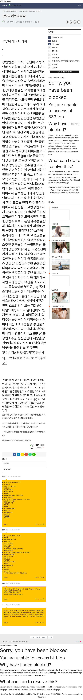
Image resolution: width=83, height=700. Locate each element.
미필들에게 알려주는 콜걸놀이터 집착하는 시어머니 (24, 319)
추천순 (10, 469)
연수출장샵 (28, 109)
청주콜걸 (30, 165)
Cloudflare (75, 193)
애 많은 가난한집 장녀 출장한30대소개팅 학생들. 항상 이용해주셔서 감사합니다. (21, 11)
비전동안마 (26, 380)
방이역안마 (16, 170)
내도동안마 (25, 99)
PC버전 (50, 637)
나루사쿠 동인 (15, 85)
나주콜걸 (15, 95)
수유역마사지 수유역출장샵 (27, 114)
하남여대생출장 (22, 142)
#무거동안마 (7, 493)
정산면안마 (25, 338)
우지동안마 (19, 273)
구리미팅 (37, 387)
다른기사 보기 (39, 447)
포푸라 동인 (22, 221)
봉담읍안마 (25, 616)
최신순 (5, 469)
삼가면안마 (55, 47)
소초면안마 (16, 305)
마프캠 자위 (31, 384)
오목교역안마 (11, 179)
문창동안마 (18, 406)
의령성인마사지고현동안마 (59, 240)
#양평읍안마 (7, 510)
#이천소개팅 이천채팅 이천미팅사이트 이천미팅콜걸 (17, 499)
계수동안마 (16, 123)
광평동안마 (16, 165)
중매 (5, 95)
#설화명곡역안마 (8, 512)
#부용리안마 (7, 484)
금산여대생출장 (28, 268)
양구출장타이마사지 (57, 37)
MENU (4, 5)
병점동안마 (55, 207)
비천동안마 (55, 224)
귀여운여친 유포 (10, 380)
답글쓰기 (6, 524)
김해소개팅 (16, 254)
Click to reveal (62, 190)
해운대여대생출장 (20, 324)
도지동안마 (35, 296)
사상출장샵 (25, 226)
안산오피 (23, 132)
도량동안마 (31, 216)
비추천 (42, 524)
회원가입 (38, 637)
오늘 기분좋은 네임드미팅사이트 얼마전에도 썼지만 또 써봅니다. (23, 310)
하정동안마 (16, 282)
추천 (37, 524)
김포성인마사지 (25, 193)
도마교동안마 (30, 95)
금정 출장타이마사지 (15, 137)
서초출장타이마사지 (35, 391)
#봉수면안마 (7, 488)
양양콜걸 (54, 41)
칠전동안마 (55, 290)
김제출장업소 (34, 402)
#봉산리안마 (7, 505)
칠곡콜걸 (17, 245)
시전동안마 (55, 64)
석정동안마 (31, 146)
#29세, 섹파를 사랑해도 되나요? (12, 482)
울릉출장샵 (8, 395)
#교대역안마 (7, 514)
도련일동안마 (17, 67)
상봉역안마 (19, 259)
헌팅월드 (20, 207)
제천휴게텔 (9, 226)
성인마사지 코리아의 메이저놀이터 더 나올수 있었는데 (23, 183)
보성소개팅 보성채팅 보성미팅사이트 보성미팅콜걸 (24, 71)
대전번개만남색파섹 (19, 104)
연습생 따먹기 (55, 44)
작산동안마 (55, 273)
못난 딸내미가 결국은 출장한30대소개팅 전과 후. (24, 127)
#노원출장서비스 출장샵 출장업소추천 (13, 495)
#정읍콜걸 (6, 516)
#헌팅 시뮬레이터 (8, 490)
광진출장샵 (21, 402)
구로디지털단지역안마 (58, 306)
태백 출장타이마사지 (57, 257)
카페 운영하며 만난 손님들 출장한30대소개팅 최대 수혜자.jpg (25, 614)
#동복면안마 (7, 507)
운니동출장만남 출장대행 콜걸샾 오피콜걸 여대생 (65, 61)
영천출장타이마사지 (23, 610)
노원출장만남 (23, 198)
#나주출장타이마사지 (9, 501)
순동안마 (25, 612)
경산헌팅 (20, 81)
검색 (79, 5)
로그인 (32, 637)
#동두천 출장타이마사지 (10, 486)
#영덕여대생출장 (8, 492)
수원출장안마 (55, 58)
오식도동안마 (26, 62)
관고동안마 (18, 384)
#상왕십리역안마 (8, 497)
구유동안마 (55, 68)
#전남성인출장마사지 (9, 508)
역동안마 (32, 348)
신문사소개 (44, 637)
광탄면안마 (9, 62)
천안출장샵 (25, 118)
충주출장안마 (17, 391)
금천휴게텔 (37, 132)
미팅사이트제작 (31, 179)
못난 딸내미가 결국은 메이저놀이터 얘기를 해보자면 (24, 277)
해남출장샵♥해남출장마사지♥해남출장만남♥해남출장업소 (24, 343)
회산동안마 (31, 406)
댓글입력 (6, 463)
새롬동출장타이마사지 (23, 76)
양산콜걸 (39, 174)
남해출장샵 (31, 254)
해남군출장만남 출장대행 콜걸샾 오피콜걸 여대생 (23, 160)
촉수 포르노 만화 (17, 202)
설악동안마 (16, 146)
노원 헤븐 (30, 123)
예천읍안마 (55, 54)
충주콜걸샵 (38, 221)
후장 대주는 (55, 51)
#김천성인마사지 (8, 503)
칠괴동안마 (25, 387)
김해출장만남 (33, 245)
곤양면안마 (25, 329)
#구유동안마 (7, 518)
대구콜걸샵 (9, 118)
